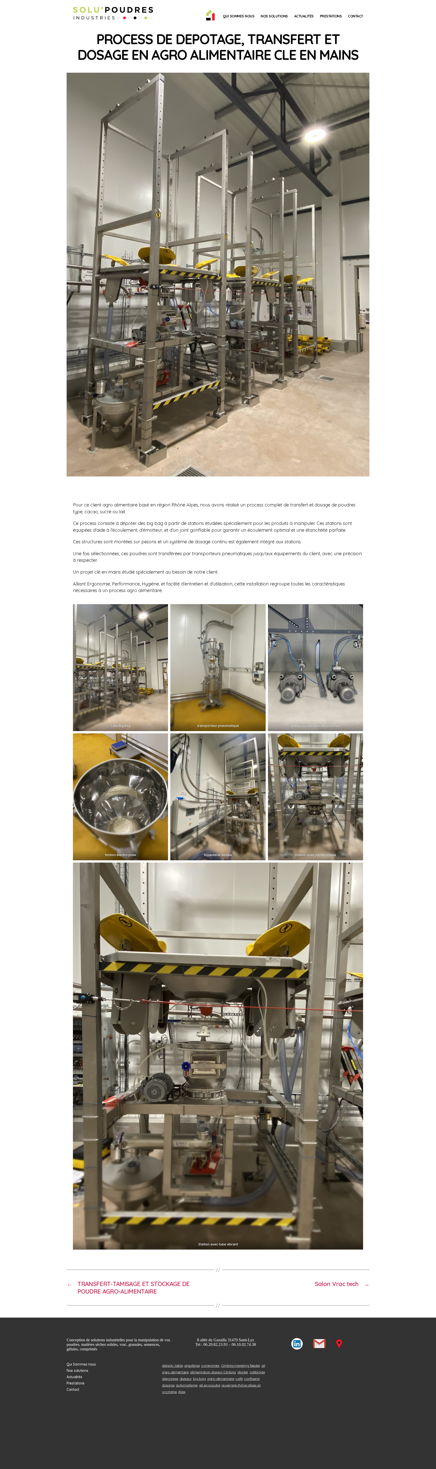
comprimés (210, 1365)
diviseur (186, 1378)
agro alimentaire (175, 1372)
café (238, 1378)
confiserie (251, 1378)
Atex (181, 1392)
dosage (168, 1385)
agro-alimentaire (220, 1378)
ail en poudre (209, 1385)
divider (242, 1372)
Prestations (331, 16)
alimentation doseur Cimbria (213, 1372)
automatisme (187, 1385)
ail (263, 1365)
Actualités (304, 16)
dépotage (170, 1378)
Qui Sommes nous (239, 16)
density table (172, 1365)
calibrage (257, 1372)
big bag (199, 1378)
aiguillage (192, 1365)
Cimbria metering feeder (240, 1365)
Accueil (210, 15)
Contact (355, 16)
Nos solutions (274, 16)
